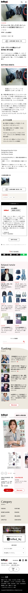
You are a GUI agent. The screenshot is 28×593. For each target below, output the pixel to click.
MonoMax (13, 583)
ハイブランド (4, 36)
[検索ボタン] (23, 341)
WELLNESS (17, 516)
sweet (23, 579)
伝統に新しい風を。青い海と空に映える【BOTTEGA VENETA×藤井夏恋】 (7, 285)
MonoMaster (23, 583)
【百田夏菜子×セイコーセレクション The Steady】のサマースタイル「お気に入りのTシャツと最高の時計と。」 (19, 358)
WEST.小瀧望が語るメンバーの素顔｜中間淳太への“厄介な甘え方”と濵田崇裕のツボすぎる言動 (18, 386)
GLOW (9, 583)
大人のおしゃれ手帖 (16, 579)
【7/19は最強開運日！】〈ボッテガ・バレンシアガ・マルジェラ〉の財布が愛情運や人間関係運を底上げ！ (21, 329)
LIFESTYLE (4, 520)
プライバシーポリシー (5, 565)
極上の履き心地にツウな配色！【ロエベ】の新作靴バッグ (13, 129)
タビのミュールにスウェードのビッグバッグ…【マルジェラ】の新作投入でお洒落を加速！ (14, 134)
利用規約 (10, 563)
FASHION (3, 282)
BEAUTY (3, 516)
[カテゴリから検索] (14, 548)
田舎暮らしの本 (4, 585)
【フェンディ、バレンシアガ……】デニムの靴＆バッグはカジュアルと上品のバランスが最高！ (20, 307)
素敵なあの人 (6, 581)
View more (14, 405)
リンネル (12, 581)
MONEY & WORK (5, 512)
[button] (2, 473)
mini (2, 581)
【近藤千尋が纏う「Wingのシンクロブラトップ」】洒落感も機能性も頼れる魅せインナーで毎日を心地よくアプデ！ (19, 367)
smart (18, 583)
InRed (10, 579)
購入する (8, 490)
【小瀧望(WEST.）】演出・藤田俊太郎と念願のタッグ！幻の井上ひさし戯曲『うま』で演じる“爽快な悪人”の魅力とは (19, 377)
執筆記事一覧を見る (16, 210)
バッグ (9, 36)
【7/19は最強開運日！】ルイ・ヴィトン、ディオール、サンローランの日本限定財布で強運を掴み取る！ (7, 329)
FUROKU (3, 508)
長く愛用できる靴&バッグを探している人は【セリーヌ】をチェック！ (13, 124)
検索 (22, 2)
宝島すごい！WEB (12, 585)
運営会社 (15, 563)
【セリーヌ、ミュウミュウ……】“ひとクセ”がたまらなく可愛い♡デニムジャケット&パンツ (7, 307)
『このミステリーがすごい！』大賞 (8, 587)
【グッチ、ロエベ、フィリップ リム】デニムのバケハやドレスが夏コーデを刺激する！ (21, 285)
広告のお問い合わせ (15, 565)
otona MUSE (3, 583)
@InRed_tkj (6, 232)
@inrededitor (10, 233)
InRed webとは (4, 563)
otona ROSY (18, 581)
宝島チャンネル (4, 579)
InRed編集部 (8, 32)
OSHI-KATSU (18, 520)
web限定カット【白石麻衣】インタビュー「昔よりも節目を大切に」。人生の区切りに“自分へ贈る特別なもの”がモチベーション (19, 396)
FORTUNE (17, 508)
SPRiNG (23, 581)
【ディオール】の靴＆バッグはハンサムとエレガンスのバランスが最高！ (13, 140)
